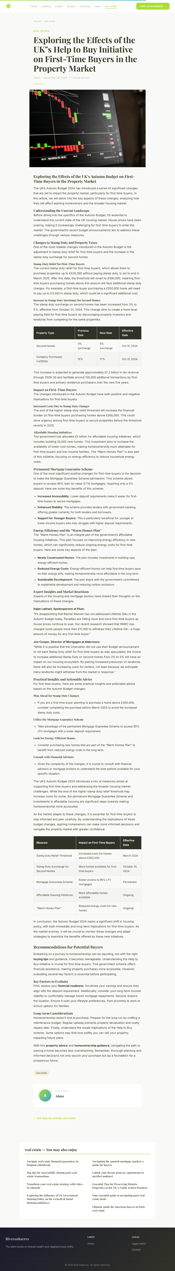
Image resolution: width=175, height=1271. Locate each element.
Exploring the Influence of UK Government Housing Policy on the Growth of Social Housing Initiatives (52, 1199)
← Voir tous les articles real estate (54, 1118)
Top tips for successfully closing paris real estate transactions (52, 1174)
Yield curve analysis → (152, 6)
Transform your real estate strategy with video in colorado (54, 1185)
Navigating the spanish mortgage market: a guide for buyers (118, 1163)
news (98, 6)
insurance (85, 6)
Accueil (37, 21)
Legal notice (139, 1243)
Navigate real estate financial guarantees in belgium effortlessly (52, 1163)
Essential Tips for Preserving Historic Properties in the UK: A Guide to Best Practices (119, 1185)
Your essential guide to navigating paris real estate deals (118, 1197)
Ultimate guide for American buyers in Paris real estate (118, 1208)
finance (71, 6)
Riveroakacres (17, 1238)
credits (59, 6)
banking (46, 6)
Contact (136, 1249)
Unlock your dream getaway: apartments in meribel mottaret (118, 1174)
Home (34, 6)
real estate (111, 6)
